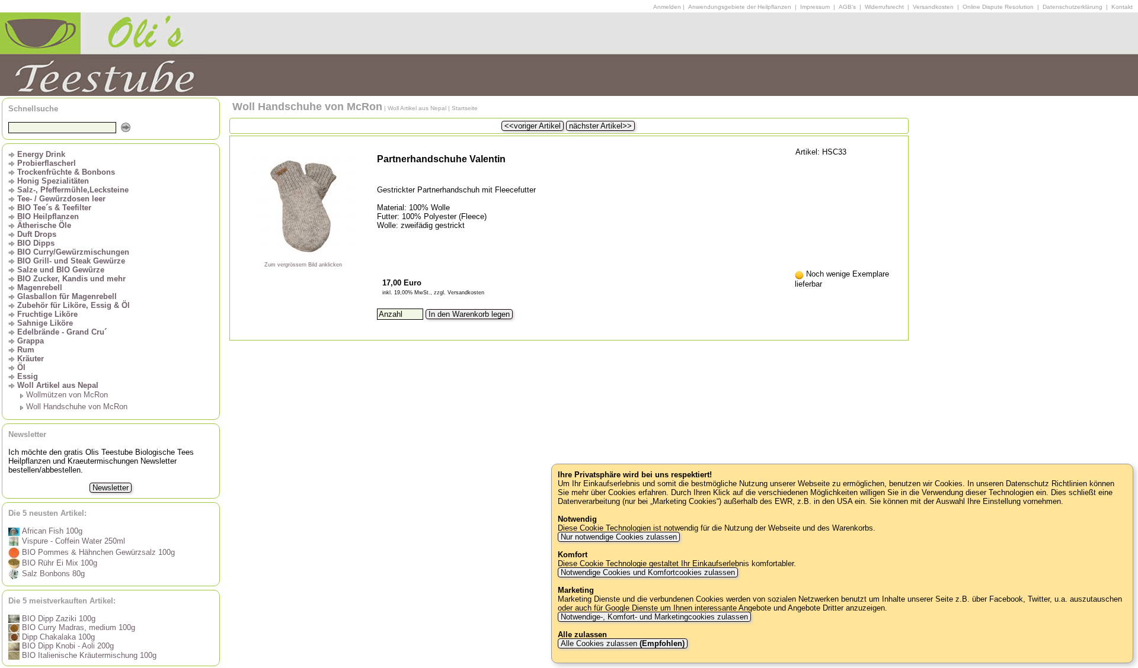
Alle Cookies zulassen (621, 643)
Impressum (815, 7)
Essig (27, 376)
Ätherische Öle (44, 225)
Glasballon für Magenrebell (67, 296)
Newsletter (110, 487)
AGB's (847, 7)
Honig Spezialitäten (53, 180)
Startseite (465, 108)
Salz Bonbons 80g (52, 573)
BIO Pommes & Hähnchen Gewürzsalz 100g (97, 552)
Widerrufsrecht (884, 7)
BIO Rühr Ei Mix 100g (58, 562)
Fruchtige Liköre (47, 314)
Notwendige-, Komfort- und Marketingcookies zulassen (654, 616)
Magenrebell (39, 287)
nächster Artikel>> (600, 125)
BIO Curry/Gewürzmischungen (73, 252)
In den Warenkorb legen (469, 314)
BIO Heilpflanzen (48, 216)
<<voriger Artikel (532, 125)
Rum (25, 349)
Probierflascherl (46, 163)
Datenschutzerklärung (1072, 7)
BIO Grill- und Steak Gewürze (71, 260)
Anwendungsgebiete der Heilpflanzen (739, 7)
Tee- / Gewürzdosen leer (61, 198)
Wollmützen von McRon (67, 394)
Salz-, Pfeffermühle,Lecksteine (73, 189)
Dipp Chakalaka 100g (57, 636)
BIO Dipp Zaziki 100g (57, 618)
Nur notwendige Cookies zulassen (618, 536)
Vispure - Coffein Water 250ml (72, 541)
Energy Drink (41, 154)
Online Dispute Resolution (998, 7)
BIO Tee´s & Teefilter (54, 207)
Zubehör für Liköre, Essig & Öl (73, 305)
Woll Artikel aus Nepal (57, 385)
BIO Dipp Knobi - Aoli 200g (67, 645)
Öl (21, 367)
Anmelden (667, 7)
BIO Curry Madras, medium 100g (77, 627)
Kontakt (1122, 7)
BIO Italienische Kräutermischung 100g (88, 655)
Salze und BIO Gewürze (60, 269)
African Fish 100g (51, 530)
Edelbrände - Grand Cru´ (62, 331)
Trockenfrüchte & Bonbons (66, 172)
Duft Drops (36, 234)
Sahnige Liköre (45, 323)
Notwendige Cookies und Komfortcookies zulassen (647, 572)
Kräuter (30, 358)
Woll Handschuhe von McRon (76, 406)
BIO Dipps (36, 243)
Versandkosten (933, 7)
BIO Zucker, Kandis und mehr (71, 278)
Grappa (30, 340)
